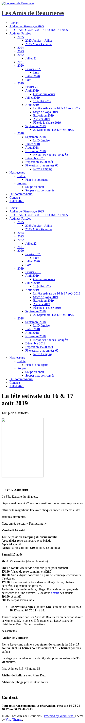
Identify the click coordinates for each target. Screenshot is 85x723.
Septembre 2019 (35, 126)
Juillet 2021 (16, 201)
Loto (36, 72)
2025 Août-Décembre (38, 44)
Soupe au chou (34, 186)
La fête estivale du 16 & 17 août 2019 (56, 108)
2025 (20, 37)
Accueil (14, 22)
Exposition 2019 (43, 115)
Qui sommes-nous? (21, 194)
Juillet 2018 (32, 144)
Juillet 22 (31, 58)
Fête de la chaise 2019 (47, 122)
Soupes (21, 183)
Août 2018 (32, 147)
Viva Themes (14, 719)
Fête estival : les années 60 (41, 165)
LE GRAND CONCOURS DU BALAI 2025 (38, 30)
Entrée (21, 176)
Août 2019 (32, 104)
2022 (20, 54)
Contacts (14, 197)
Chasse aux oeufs (44, 94)
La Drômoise (41, 140)
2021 (20, 62)
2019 (20, 83)
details (55, 593)
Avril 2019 (32, 90)
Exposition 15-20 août (39, 162)
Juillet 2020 (32, 76)
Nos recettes (17, 172)
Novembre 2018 (35, 151)
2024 (20, 47)
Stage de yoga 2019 (45, 112)
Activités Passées (20, 33)
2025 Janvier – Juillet (38, 40)
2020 (20, 65)
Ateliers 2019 (41, 119)
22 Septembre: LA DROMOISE (53, 129)
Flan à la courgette (36, 179)
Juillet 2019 (32, 97)
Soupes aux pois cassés (39, 190)
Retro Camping (42, 169)
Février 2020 (33, 69)
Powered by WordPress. (59, 716)
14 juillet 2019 (42, 101)
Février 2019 (33, 87)
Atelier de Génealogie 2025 (26, 26)
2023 (20, 51)
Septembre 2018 (35, 137)
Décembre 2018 (35, 158)
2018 (20, 133)
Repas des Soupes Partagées (50, 154)
